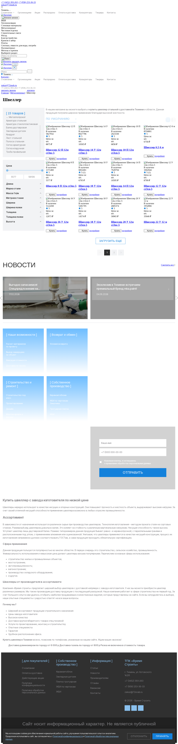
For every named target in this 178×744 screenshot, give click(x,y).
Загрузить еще (110, 240)
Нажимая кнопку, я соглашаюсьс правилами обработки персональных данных (127, 462)
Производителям (99, 678)
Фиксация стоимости (16, 360)
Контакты (111, 12)
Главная (5, 93)
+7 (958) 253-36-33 (27, 2)
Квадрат (10, 134)
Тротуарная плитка (59, 409)
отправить (133, 472)
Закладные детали (16, 131)
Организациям (24, 12)
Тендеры (99, 12)
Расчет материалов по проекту (16, 345)
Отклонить (139, 736)
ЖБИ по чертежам (66, 687)
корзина (31, 90)
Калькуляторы (85, 12)
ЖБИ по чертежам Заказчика (59, 402)
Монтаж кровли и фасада (14, 415)
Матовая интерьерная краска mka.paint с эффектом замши (132, 412)
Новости (95, 673)
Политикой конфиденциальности (68, 736)
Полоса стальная (15, 141)
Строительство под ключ (16, 396)
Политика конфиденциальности (33, 684)
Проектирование (14, 403)
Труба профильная (16, 152)
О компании (6, 12)
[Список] (173, 120)
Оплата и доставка (67, 12)
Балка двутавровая (16, 127)
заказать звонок (19, 61)
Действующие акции (33, 678)
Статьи (94, 668)
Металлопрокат (17, 93)
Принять (162, 736)
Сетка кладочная (15, 148)
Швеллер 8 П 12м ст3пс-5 (61, 185)
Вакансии (95, 688)
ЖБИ (52, 414)
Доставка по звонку (16, 365)
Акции (37, 12)
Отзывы (94, 683)
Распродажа (49, 12)
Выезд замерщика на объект (15, 353)
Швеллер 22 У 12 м (155, 221)
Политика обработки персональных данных (33, 691)
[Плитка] (168, 120)
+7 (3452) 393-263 (9, 2)
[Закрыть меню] (14, 67)
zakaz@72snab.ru (9, 5)
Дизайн (9, 409)
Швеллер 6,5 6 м (154, 147)
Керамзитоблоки (58, 395)
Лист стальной (14, 138)
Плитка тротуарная (66, 682)
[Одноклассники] (141, 708)
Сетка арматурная (15, 145)
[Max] (134, 708)
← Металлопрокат (16, 117)
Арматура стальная (16, 120)
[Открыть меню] (15, 64)
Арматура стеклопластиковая (22, 124)
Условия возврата (59, 344)
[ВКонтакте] (127, 708)
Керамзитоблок (64, 672)
